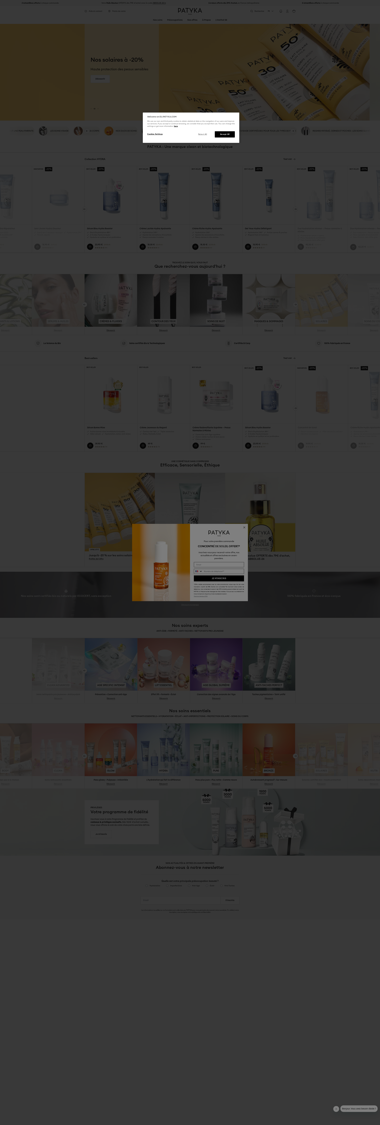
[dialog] (191, 128)
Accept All (225, 134)
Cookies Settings (155, 134)
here (176, 126)
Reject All (202, 134)
